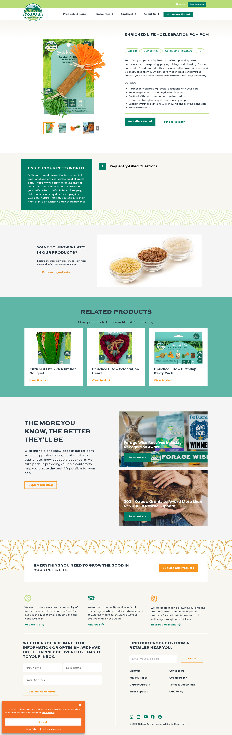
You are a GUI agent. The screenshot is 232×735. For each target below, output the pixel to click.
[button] (79, 704)
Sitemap (135, 670)
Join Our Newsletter (41, 691)
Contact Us (176, 670)
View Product (39, 380)
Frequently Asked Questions (132, 166)
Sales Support (138, 691)
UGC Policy (176, 691)
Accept (43, 722)
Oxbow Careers (139, 684)
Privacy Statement (52, 729)
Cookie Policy (31, 729)
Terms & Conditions (182, 684)
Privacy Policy (138, 677)
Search (180, 4)
